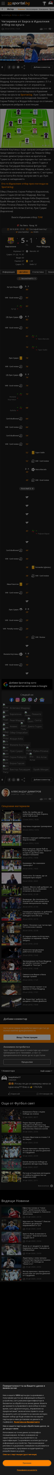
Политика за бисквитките (27, 1422)
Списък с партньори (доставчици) (20, 1454)
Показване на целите (27, 1470)
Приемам (27, 1463)
